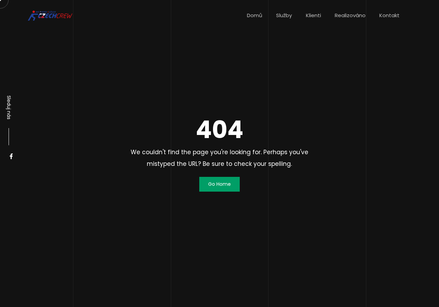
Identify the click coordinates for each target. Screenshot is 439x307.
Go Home (219, 184)
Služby (284, 15)
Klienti (313, 15)
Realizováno (350, 15)
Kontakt (389, 15)
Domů (254, 15)
